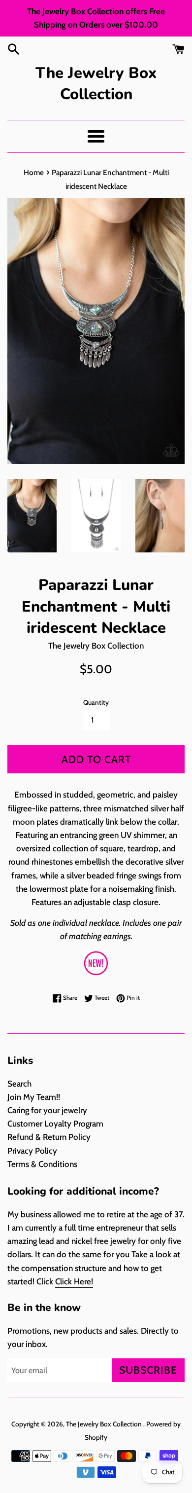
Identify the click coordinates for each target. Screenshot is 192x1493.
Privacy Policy (32, 1151)
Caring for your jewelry (47, 1110)
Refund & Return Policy (49, 1137)
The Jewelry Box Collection (96, 84)
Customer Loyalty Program (55, 1124)
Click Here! (74, 1281)
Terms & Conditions (42, 1164)
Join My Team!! (33, 1097)
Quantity (96, 702)
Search (19, 1084)
